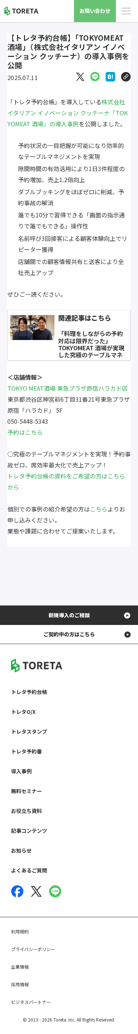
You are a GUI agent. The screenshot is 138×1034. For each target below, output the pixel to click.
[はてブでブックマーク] (110, 77)
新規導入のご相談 (69, 615)
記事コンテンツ (29, 830)
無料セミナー (26, 791)
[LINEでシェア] (95, 77)
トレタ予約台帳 (29, 691)
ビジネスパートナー (31, 1002)
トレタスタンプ (29, 731)
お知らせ (21, 850)
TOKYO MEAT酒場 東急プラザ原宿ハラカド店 (67, 388)
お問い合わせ (94, 10)
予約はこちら (25, 432)
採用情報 (20, 984)
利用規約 (20, 931)
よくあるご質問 (29, 870)
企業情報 (20, 967)
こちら (98, 509)
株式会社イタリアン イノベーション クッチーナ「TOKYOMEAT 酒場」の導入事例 (67, 112)
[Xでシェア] (80, 77)
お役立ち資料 (26, 810)
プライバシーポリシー (33, 949)
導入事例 (21, 771)
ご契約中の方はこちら (69, 634)
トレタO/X (23, 711)
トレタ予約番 (26, 751)
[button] (126, 77)
